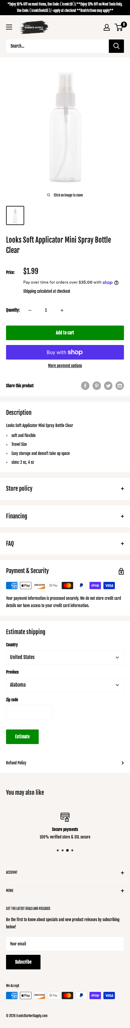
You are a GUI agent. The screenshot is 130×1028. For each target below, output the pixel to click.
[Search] (116, 46)
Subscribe (23, 962)
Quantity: (13, 310)
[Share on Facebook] (85, 385)
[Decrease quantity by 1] (30, 310)
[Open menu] (9, 27)
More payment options (65, 365)
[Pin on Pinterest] (97, 385)
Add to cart (65, 332)
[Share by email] (119, 385)
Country (12, 644)
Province (12, 672)
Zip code (12, 699)
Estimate (22, 736)
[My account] (107, 27)
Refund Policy (16, 762)
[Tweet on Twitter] (108, 385)
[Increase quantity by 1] (62, 310)
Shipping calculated (37, 291)
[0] (119, 27)
